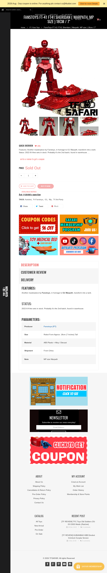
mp (50, 199)
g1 (46, 199)
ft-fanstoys (38, 199)
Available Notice (29, 192)
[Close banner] (104, 3)
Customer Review (33, 272)
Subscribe (58, 433)
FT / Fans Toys (34, 27)
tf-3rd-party (58, 199)
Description (30, 264)
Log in (79, 19)
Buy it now (45, 186)
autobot (28, 199)
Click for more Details (89, 4)
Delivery (27, 279)
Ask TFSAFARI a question (30, 194)
